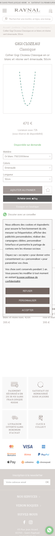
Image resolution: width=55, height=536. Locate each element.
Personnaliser (27, 300)
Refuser (27, 290)
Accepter (27, 310)
